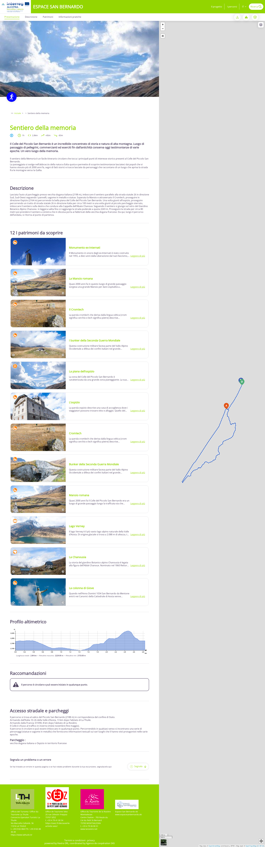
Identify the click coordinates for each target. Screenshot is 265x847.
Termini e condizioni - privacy (79, 840)
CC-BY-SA (260, 846)
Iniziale (17, 113)
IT (243, 6)
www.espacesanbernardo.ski (128, 814)
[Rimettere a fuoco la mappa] (163, 36)
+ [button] (163, 24)
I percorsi (232, 6)
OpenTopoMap (251, 846)
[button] (261, 841)
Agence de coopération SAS (100, 843)
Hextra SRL (63, 843)
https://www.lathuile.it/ (21, 834)
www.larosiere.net (88, 829)
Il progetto (216, 6)
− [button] (163, 28)
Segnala (138, 766)
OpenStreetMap (214, 846)
